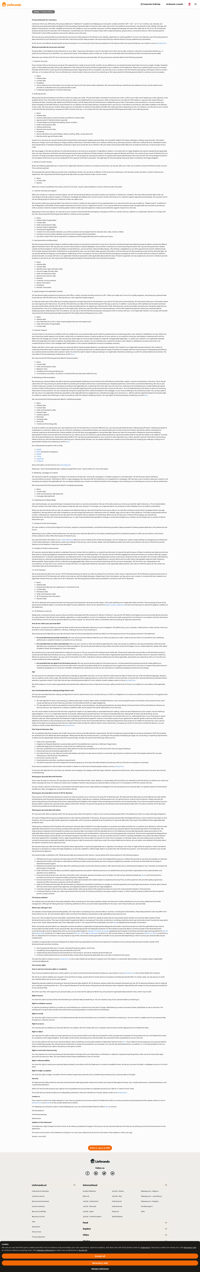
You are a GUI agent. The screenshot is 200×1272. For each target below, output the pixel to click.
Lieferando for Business (40, 1191)
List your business (38, 1206)
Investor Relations (89, 1191)
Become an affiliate (39, 1211)
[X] (104, 1173)
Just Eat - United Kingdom (92, 1216)
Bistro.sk (86, 1196)
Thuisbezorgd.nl (147, 1206)
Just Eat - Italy (117, 1196)
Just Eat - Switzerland (90, 1201)
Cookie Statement (66, 540)
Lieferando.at (117, 1201)
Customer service (38, 1196)
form (72, 354)
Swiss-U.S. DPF (150, 933)
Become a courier (176, 4)
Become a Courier (38, 1216)
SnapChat (40, 459)
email (48, 1103)
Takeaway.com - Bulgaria (149, 1201)
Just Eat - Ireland (118, 1191)
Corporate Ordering (151, 4)
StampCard (36, 1227)
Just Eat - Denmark (89, 1206)
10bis (143, 1211)
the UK (165, 931)
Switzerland (39, 933)
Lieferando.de (117, 1206)
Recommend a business (40, 1201)
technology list (65, 465)
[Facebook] (87, 1173)
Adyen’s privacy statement (114, 605)
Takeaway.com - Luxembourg (151, 1196)
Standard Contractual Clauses (98, 931)
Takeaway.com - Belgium (150, 1191)
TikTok (39, 456)
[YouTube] (112, 1173)
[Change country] (189, 4)
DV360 (39, 449)
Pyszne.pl (115, 1211)
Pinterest (40, 461)
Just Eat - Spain (88, 1211)
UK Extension (93, 933)
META (39, 452)
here (143, 875)
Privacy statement (38, 1237)
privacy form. (119, 766)
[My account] (195, 4)
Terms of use (36, 1232)
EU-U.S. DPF (79, 933)
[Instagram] (96, 1173)
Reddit (39, 454)
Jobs (33, 1222)
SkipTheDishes (117, 1216)
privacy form (161, 43)
